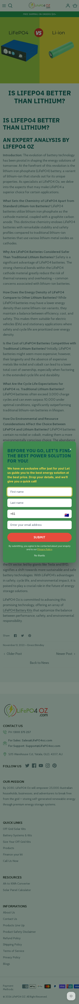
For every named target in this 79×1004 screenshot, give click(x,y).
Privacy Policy (44, 549)
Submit (40, 537)
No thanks (39, 555)
